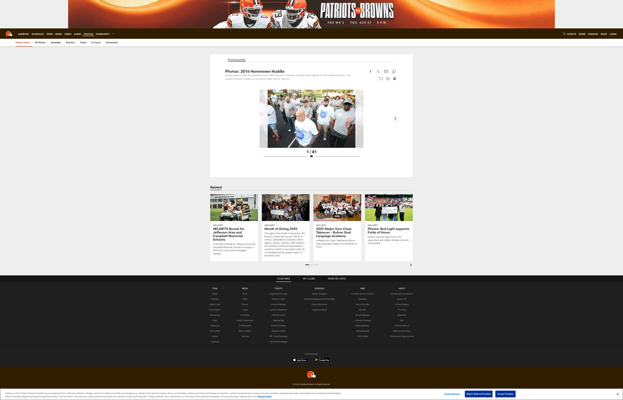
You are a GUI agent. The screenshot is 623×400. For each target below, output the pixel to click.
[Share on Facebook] (370, 73)
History (215, 336)
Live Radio (244, 315)
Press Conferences (245, 320)
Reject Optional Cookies (479, 394)
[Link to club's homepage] (9, 33)
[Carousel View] (381, 79)
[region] (311, 394)
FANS (362, 288)
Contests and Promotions (362, 294)
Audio (245, 309)
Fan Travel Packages (278, 341)
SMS (402, 320)
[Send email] (386, 73)
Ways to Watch (244, 331)
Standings (214, 325)
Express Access (278, 331)
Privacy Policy (264, 396)
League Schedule (319, 309)
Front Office (215, 331)
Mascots (362, 309)
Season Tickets (278, 299)
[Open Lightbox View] (311, 125)
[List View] (394, 79)
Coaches (215, 299)
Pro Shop (402, 309)
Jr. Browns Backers (362, 320)
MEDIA (245, 288)
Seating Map (278, 320)
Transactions (214, 315)
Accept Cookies (505, 394)
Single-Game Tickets (278, 294)
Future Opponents (319, 304)
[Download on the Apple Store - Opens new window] (299, 360)
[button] (307, 265)
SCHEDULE (319, 288)
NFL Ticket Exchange (278, 336)
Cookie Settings (452, 394)
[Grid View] (387, 79)
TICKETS (278, 288)
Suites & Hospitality (278, 309)
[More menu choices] (113, 33)
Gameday (362, 299)
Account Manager (278, 304)
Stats (215, 320)
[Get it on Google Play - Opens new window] (322, 361)
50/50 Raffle (362, 336)
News (245, 294)
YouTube (245, 336)
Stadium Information (402, 331)
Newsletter (401, 315)
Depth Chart (215, 304)
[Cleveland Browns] (311, 374)
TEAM (214, 288)
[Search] (564, 33)
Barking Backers (363, 325)
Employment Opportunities (402, 336)
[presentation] (411, 265)
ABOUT (402, 288)
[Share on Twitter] (378, 73)
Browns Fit (402, 299)
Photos (245, 304)
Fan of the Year (362, 304)
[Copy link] (394, 72)
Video (244, 299)
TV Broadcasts (245, 325)
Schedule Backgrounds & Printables (319, 299)
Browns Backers (363, 315)
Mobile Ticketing (278, 325)
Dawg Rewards (362, 331)
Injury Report (214, 309)
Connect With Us (402, 325)
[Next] (395, 119)
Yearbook (215, 341)
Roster (215, 294)
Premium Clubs (278, 315)
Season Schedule (319, 294)
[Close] (617, 394)
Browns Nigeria (402, 304)
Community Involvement (402, 294)
